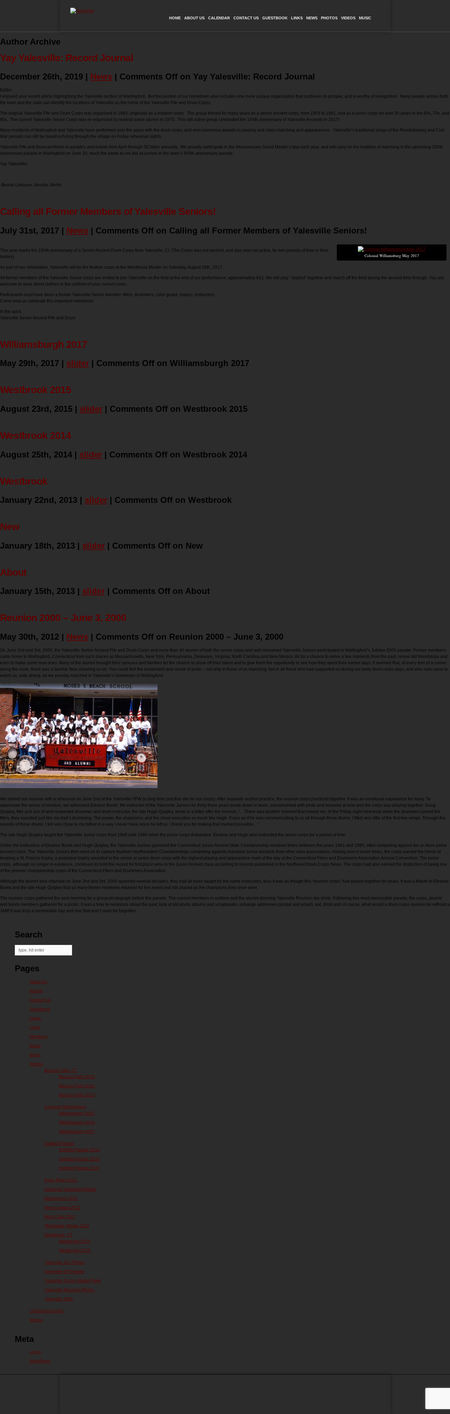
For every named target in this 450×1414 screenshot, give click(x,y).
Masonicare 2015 (61, 1198)
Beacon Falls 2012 (77, 1076)
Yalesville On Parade (64, 1271)
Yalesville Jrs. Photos (64, 1262)
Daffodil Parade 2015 (79, 1159)
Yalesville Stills (58, 1299)
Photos (329, 18)
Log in (35, 1352)
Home (175, 18)
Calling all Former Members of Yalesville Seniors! (108, 211)
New (9, 526)
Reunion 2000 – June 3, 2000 (63, 617)
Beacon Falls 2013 (77, 1085)
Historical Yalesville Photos (70, 1189)
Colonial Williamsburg (65, 1107)
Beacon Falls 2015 (77, 1095)
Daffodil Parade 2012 (79, 1149)
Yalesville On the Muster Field (72, 1280)
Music (365, 18)
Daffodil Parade (59, 1143)
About (13, 572)
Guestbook (275, 18)
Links (297, 18)
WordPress (40, 1361)
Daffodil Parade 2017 (79, 1168)
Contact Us (246, 18)
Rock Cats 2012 (59, 1216)
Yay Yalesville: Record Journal (66, 57)
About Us (194, 18)
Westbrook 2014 (35, 435)
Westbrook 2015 (35, 389)
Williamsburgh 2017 (43, 344)
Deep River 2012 (60, 1180)
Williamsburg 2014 (77, 1122)
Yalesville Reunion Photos (69, 1289)
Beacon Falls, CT (60, 1070)
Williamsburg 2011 (77, 1113)
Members (38, 1036)
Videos (348, 18)
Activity (36, 990)
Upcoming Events (46, 1311)
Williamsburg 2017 (77, 1131)
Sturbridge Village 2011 (66, 1225)
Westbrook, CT (58, 1235)
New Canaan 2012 (62, 1207)
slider (77, 363)
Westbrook (23, 481)
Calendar (219, 18)
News (311, 18)
